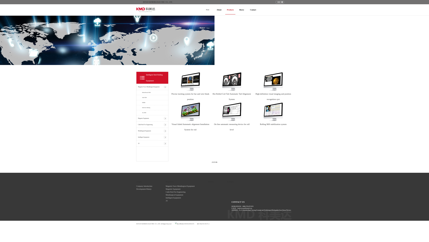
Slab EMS (144, 97)
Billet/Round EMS (146, 92)
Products (230, 10)
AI (167, 201)
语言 (279, 2)
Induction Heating (146, 107)
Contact (253, 10)
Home (207, 10)
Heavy (241, 10)
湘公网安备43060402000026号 (185, 224)
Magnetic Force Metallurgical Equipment (180, 186)
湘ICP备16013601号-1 (203, 224)
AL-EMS (144, 112)
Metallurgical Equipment (174, 195)
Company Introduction (144, 186)
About (219, 10)
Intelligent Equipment (173, 198)
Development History (143, 189)
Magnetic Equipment (173, 189)
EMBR (143, 102)
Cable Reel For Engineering (175, 192)
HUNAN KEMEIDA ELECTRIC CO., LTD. (157, 2)
